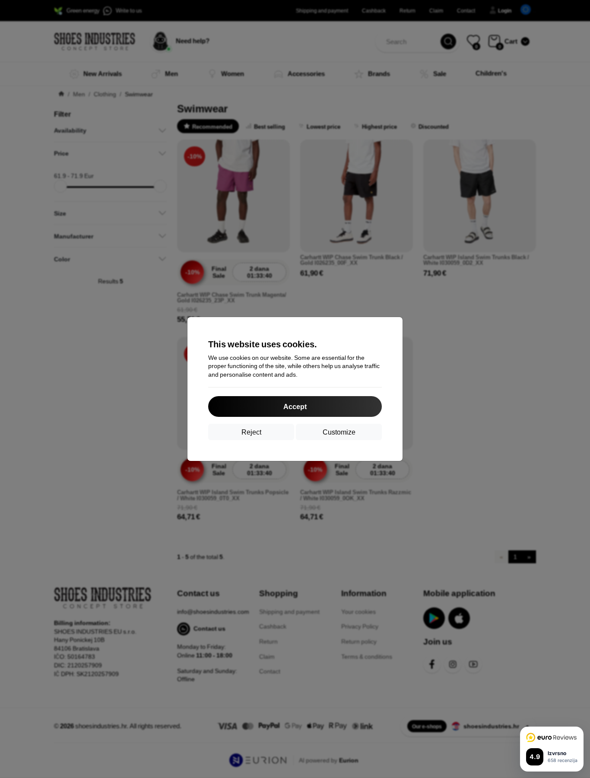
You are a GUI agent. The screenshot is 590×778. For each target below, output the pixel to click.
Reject (251, 432)
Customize (339, 432)
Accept (295, 406)
